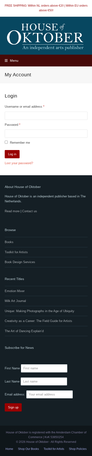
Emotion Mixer (15, 291)
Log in (12, 154)
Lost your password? (19, 163)
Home (9, 449)
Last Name (12, 381)
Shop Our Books (28, 449)
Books (9, 242)
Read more (12, 211)
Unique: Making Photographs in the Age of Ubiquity (39, 311)
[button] (11, 60)
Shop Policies (78, 449)
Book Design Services (20, 262)
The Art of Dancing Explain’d (24, 331)
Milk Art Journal (15, 301)
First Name (12, 368)
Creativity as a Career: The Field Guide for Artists (38, 321)
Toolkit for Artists (16, 252)
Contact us (29, 211)
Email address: (15, 394)
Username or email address (30, 106)
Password (18, 124)
